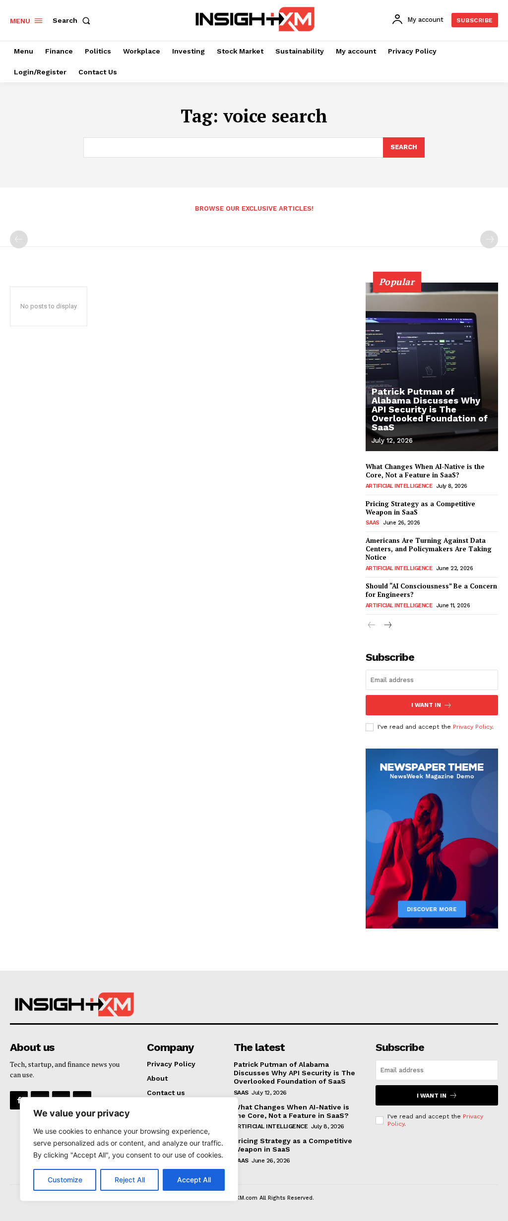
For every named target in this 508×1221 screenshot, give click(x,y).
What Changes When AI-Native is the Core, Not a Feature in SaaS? (425, 470)
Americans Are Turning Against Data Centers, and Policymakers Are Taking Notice (429, 549)
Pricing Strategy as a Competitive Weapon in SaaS (420, 508)
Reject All (130, 1179)
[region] (129, 1149)
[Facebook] (19, 1100)
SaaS (373, 523)
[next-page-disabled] (489, 239)
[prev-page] (19, 239)
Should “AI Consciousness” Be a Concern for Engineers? (431, 590)
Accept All (194, 1179)
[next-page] (387, 626)
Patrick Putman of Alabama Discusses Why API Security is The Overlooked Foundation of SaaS (430, 409)
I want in (426, 704)
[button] (73, 20)
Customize (65, 1179)
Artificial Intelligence (399, 486)
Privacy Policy (472, 726)
